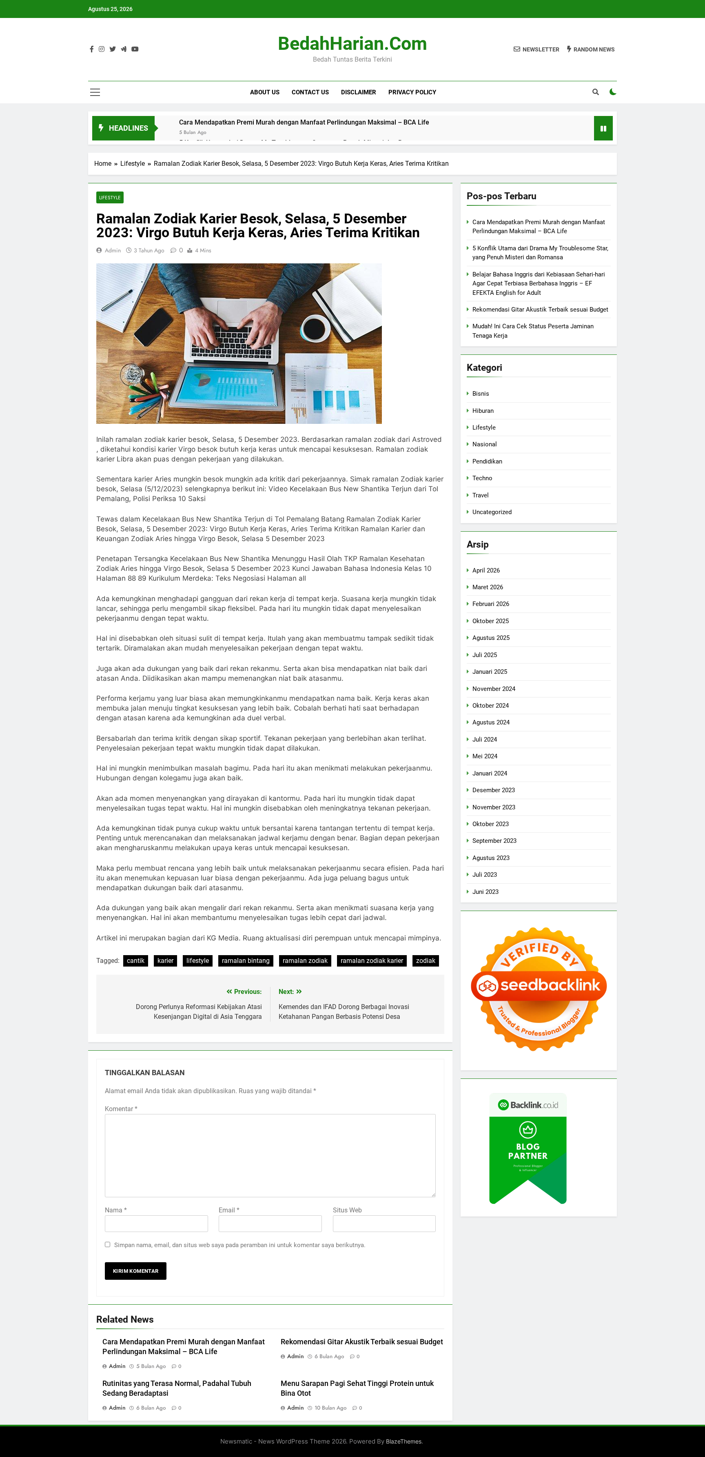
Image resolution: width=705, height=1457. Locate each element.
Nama (116, 1210)
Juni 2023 (485, 892)
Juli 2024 (484, 739)
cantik (135, 961)
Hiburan (483, 410)
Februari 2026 (490, 604)
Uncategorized (492, 512)
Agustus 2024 (491, 722)
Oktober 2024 (490, 705)
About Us (264, 92)
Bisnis (480, 393)
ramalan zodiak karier (372, 961)
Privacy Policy (412, 92)
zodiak (425, 961)
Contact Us (310, 92)
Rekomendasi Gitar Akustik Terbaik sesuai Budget (362, 1342)
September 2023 (494, 840)
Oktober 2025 (490, 621)
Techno (482, 478)
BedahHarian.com (352, 43)
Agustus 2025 (491, 638)
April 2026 (486, 570)
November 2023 (493, 807)
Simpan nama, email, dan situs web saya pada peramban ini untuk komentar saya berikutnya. (240, 1245)
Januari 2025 (489, 671)
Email (229, 1210)
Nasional (484, 444)
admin (113, 250)
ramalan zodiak (305, 961)
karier (165, 961)
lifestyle (197, 961)
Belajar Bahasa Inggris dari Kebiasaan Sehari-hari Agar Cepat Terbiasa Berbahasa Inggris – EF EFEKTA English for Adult (538, 283)
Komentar (121, 1109)
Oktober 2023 (490, 824)
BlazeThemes (403, 1441)
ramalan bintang (246, 961)
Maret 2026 (487, 587)
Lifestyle (110, 197)
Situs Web (347, 1210)
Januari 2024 (489, 773)
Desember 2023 (493, 790)
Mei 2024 (484, 756)
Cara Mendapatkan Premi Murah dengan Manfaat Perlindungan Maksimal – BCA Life (304, 122)
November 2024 (493, 689)
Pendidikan (487, 461)
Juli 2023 (484, 874)
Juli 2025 (484, 655)
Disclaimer (358, 92)
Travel (480, 495)
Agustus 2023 (491, 858)
